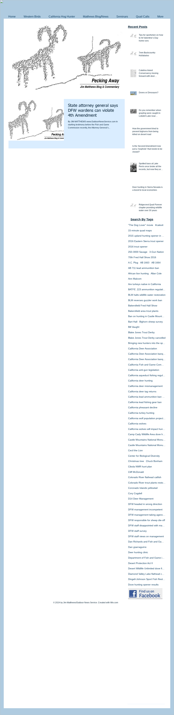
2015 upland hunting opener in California (147, 235)
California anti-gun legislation (143, 370)
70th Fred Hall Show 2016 (142, 257)
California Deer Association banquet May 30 (147, 359)
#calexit (159, 225)
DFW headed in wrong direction (145, 504)
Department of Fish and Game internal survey (147, 557)
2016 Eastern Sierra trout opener (146, 241)
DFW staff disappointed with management (147, 525)
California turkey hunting (141, 413)
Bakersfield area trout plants (143, 311)
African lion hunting (138, 273)
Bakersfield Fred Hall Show (142, 305)
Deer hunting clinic (138, 552)
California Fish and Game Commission (147, 364)
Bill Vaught (133, 327)
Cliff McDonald (136, 472)
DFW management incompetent (145, 509)
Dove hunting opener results (143, 584)
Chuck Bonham (154, 461)
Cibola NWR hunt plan (140, 466)
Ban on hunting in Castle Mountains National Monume (147, 316)
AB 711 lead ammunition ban (143, 268)
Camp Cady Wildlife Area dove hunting (147, 434)
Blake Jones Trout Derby (141, 332)
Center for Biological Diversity (144, 455)
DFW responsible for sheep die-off (146, 520)
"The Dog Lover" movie (140, 225)
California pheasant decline (142, 407)
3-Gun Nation (156, 252)
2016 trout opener (137, 246)
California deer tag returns (142, 391)
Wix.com (114, 602)
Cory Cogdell (135, 493)
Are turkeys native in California (144, 284)
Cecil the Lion (135, 450)
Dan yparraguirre (137, 547)
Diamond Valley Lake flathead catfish (147, 574)
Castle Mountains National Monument (147, 439)
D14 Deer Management (140, 498)
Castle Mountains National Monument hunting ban (147, 445)
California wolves (137, 423)
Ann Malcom (135, 278)
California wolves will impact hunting (147, 429)
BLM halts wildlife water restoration (147, 294)
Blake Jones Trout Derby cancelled (147, 337)
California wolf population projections (147, 418)
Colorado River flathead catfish (144, 477)
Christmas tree (136, 461)
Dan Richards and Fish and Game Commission (147, 541)
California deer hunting (140, 380)
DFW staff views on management (146, 536)
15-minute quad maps (140, 230)
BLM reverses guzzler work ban (145, 300)
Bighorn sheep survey (151, 321)
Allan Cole (156, 273)
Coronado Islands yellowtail (143, 488)
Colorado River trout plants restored (147, 482)
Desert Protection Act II (140, 563)
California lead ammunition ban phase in (147, 396)
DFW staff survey (137, 531)
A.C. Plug (133, 262)
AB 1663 (144, 262)
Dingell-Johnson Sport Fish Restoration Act (147, 579)
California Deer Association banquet (147, 353)
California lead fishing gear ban (145, 402)
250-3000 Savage (137, 252)
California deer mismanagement (145, 386)
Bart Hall (132, 321)
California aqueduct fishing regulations (147, 375)
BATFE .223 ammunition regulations (147, 289)
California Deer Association (142, 348)
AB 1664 (156, 262)
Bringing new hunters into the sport (147, 343)
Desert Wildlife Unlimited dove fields (147, 568)
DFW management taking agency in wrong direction (147, 514)
